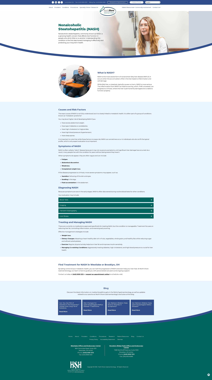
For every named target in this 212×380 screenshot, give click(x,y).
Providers (57, 7)
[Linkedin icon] (62, 2)
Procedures (74, 7)
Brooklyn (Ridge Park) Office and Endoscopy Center (126, 346)
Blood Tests (64, 200)
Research (94, 7)
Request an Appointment (117, 2)
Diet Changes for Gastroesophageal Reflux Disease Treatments (93, 304)
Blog (106, 288)
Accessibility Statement (107, 339)
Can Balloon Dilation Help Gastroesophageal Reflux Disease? (142, 304)
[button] (208, 374)
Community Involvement (143, 7)
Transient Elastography (68, 211)
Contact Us (156, 7)
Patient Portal (136, 2)
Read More (63, 311)
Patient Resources (128, 7)
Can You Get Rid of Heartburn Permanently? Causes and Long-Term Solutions (69, 305)
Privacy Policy (93, 339)
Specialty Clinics (85, 7)
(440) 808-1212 (69, 2)
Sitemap (120, 339)
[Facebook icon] (53, 2)
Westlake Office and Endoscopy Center (86, 346)
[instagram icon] (59, 2)
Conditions (65, 7)
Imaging (63, 205)
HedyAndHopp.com (79, 371)
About (51, 7)
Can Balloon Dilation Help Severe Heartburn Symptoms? (118, 304)
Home (70, 336)
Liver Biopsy (64, 216)
